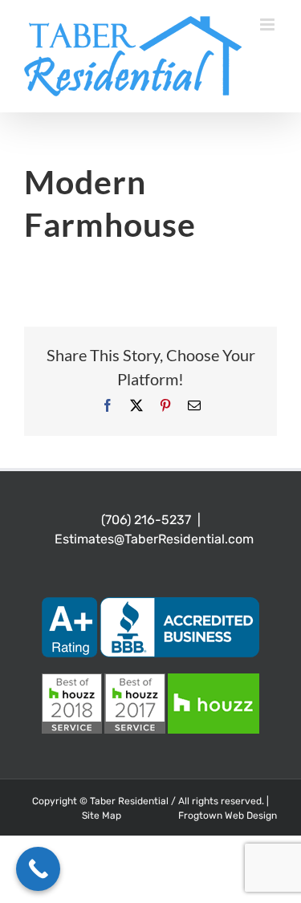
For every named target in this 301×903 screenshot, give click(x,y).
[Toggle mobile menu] (268, 24)
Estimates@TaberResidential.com (154, 539)
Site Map (101, 815)
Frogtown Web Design (227, 815)
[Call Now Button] (38, 869)
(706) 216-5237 (146, 519)
